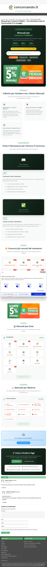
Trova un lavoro (4, 548)
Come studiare (19, 19)
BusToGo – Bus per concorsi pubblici (30, 546)
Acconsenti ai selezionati (23, 294)
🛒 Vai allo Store (16, 461)
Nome (2, 519)
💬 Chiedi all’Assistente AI (23, 442)
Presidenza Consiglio (21, 60)
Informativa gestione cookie (6, 554)
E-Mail (2, 522)
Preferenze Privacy (4, 560)
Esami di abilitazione (4, 550)
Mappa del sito (3, 552)
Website (2, 526)
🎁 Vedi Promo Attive (29, 461)
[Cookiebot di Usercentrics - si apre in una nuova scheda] (41, 272)
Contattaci (3, 543)
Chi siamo (2, 541)
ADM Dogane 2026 (23, 57)
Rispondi (4, 487)
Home (6, 19)
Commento (3, 510)
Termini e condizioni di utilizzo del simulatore (8, 556)
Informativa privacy (4, 557)
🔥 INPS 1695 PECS (13, 57)
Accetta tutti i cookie (38, 294)
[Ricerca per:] (40, 16)
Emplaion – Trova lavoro (28, 541)
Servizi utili (3, 545)
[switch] (17, 286)
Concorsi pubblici (11, 19)
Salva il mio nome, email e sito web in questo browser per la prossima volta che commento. (19, 529)
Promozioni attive (4, 546)
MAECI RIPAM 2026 (33, 57)
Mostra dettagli (40, 290)
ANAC (29, 60)
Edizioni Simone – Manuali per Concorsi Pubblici (32, 543)
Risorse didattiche (26, 19)
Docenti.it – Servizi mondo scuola (29, 545)
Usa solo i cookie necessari (8, 294)
